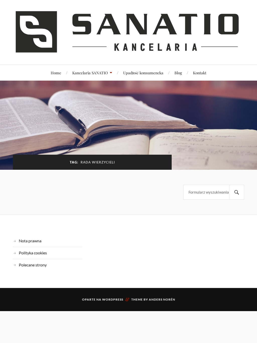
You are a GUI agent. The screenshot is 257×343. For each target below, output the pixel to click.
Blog (178, 72)
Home (56, 72)
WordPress (112, 299)
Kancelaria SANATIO (90, 72)
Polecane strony (33, 264)
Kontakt (199, 72)
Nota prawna (30, 240)
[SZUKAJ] (236, 192)
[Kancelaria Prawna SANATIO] (128, 32)
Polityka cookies (33, 252)
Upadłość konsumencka (143, 72)
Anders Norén (162, 299)
